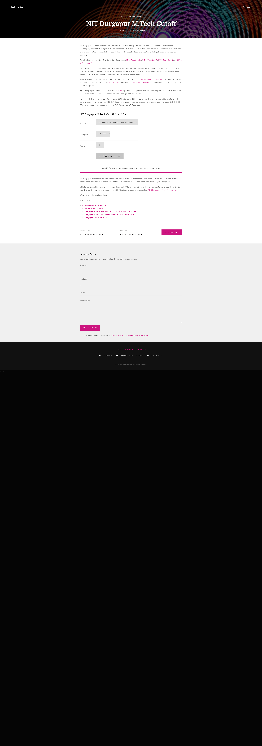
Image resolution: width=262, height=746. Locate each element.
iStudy (120, 91)
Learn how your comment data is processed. (131, 335)
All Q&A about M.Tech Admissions (162, 190)
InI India (17, 7)
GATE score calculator (139, 83)
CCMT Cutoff (126, 17)
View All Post (172, 232)
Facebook (107, 355)
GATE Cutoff (136, 17)
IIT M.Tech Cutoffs (133, 60)
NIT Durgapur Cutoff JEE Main (94, 218)
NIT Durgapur (162, 49)
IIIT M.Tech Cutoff (165, 60)
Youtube (154, 355)
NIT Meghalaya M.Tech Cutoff (94, 205)
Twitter (123, 355)
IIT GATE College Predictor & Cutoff (149, 79)
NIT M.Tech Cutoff (149, 60)
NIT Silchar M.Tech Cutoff (92, 208)
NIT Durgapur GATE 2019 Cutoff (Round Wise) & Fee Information (109, 211)
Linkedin (138, 355)
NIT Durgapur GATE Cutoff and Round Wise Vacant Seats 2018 (108, 215)
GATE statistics (113, 83)
